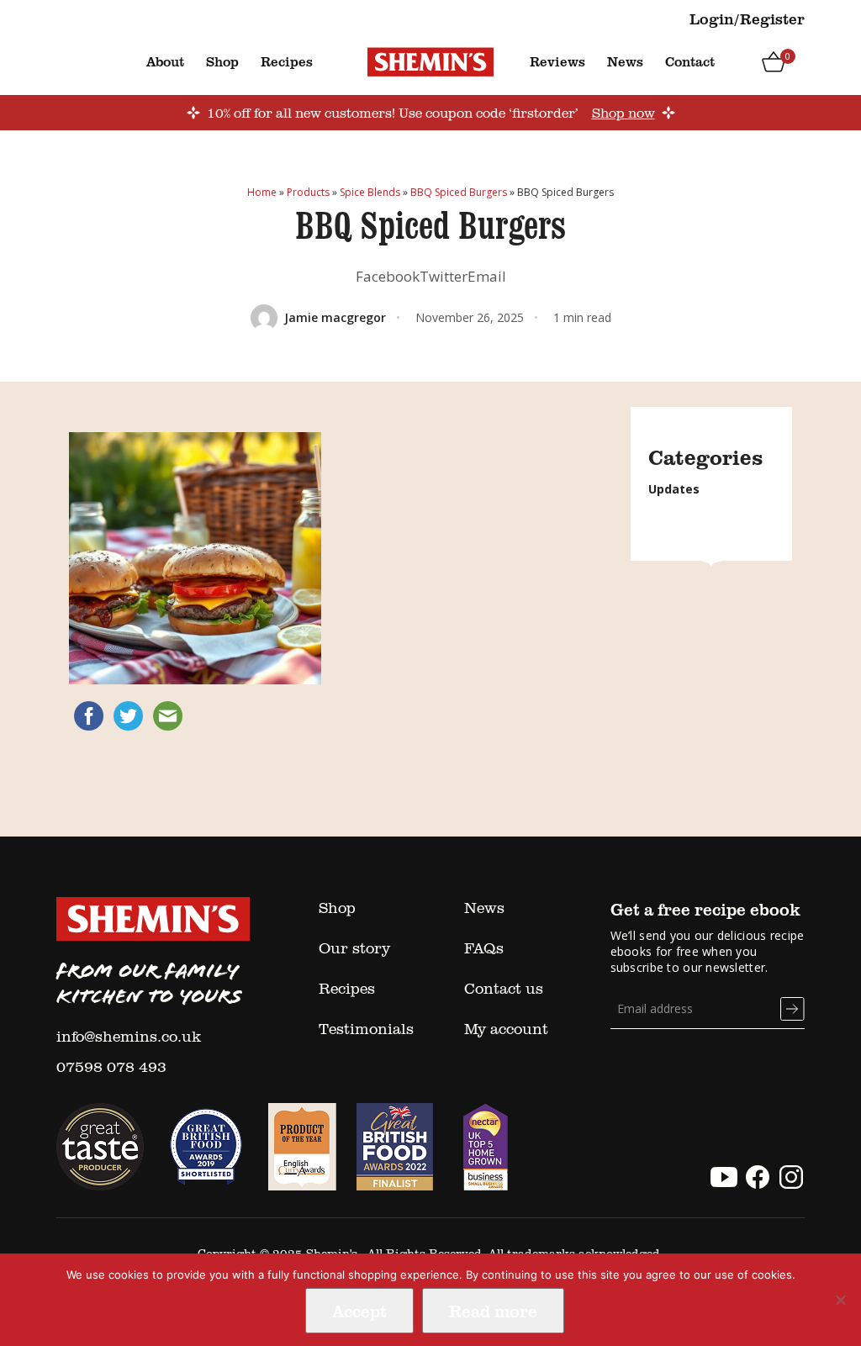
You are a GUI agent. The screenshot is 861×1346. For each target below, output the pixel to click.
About (165, 61)
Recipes (287, 61)
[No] (840, 1299)
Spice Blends (370, 192)
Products (308, 192)
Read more (493, 1310)
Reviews (557, 61)
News (625, 61)
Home (262, 192)
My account (506, 1028)
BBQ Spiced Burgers (458, 192)
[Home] (430, 61)
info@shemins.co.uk (128, 1036)
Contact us (503, 988)
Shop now (623, 112)
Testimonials (366, 1028)
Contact (690, 61)
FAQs (484, 947)
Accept (359, 1310)
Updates (674, 489)
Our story (354, 947)
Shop (222, 61)
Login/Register (747, 18)
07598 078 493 (111, 1066)
